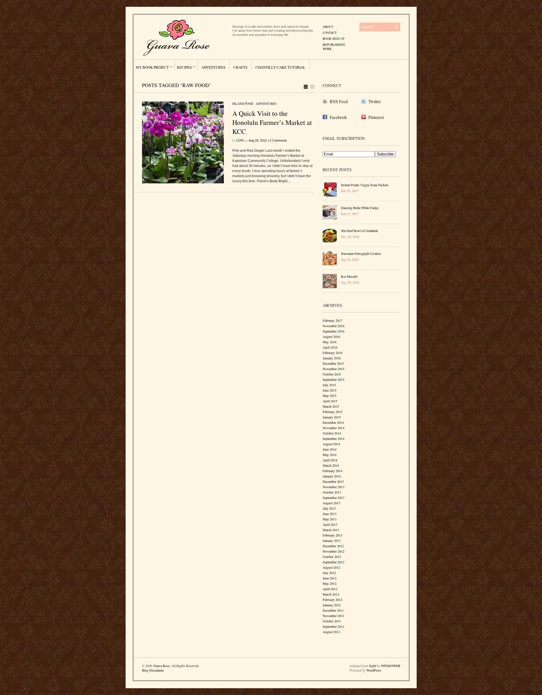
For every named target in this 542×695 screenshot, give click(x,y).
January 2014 (332, 476)
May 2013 (329, 519)
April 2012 (330, 589)
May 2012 (329, 583)
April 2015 (330, 401)
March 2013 (331, 529)
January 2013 (332, 540)
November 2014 (333, 427)
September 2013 (333, 497)
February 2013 (332, 535)
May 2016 (329, 342)
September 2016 (333, 331)
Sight (372, 665)
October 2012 (332, 556)
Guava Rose (161, 665)
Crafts (240, 67)
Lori (240, 140)
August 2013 (331, 503)
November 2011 (333, 615)
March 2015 (331, 406)
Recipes (184, 67)
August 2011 (331, 631)
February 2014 (332, 470)
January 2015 (332, 417)
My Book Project (152, 67)
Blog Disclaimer (152, 670)
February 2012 (332, 599)
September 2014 (333, 438)
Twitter (374, 101)
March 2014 (331, 465)
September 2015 (333, 379)
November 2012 (333, 551)
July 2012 (329, 572)
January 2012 (332, 605)
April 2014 (330, 460)
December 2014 (333, 422)
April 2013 (330, 524)
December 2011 (333, 610)
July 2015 (329, 385)
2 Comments (278, 140)
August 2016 (331, 336)
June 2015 (329, 390)
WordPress (373, 670)
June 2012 (329, 578)
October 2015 (332, 374)
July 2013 (329, 508)
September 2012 (333, 562)
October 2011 (332, 621)
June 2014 (329, 449)
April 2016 (330, 347)
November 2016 (333, 325)
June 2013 (329, 513)
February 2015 (332, 411)
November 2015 (333, 368)
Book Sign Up (333, 38)
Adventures (213, 67)
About (328, 27)
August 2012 (331, 567)
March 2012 (331, 594)
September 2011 (333, 626)
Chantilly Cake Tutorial (280, 67)
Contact (330, 33)
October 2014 (332, 433)
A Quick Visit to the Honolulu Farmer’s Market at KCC (272, 122)
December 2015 (333, 363)
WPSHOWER (390, 665)
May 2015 (329, 395)
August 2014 (331, 444)
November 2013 (333, 487)
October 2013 (332, 492)
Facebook (338, 117)
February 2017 (332, 320)
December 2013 (333, 481)
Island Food (242, 103)
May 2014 (329, 454)
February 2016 (332, 352)
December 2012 (333, 546)
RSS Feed (339, 101)
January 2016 (332, 358)
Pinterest (376, 117)
